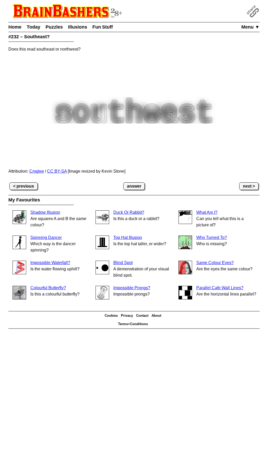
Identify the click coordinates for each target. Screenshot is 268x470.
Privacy (127, 316)
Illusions (77, 27)
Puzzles (54, 27)
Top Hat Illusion (127, 237)
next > (249, 186)
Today (33, 27)
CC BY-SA (57, 171)
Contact (142, 316)
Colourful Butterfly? (48, 288)
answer (134, 186)
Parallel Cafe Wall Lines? (219, 288)
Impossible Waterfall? (50, 262)
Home (14, 27)
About (156, 316)
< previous (23, 186)
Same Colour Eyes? (215, 262)
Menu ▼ (250, 27)
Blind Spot (123, 262)
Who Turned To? (211, 237)
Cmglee (36, 171)
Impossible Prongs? (131, 288)
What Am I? (206, 212)
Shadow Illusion (45, 212)
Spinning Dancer (46, 237)
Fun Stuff (102, 27)
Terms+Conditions (133, 324)
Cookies (111, 316)
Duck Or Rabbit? (128, 212)
